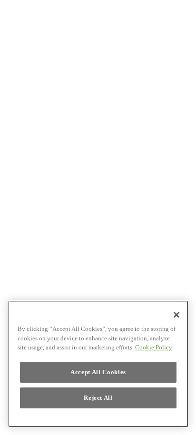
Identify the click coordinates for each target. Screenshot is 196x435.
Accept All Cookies (98, 372)
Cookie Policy (153, 347)
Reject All (98, 397)
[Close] (176, 314)
